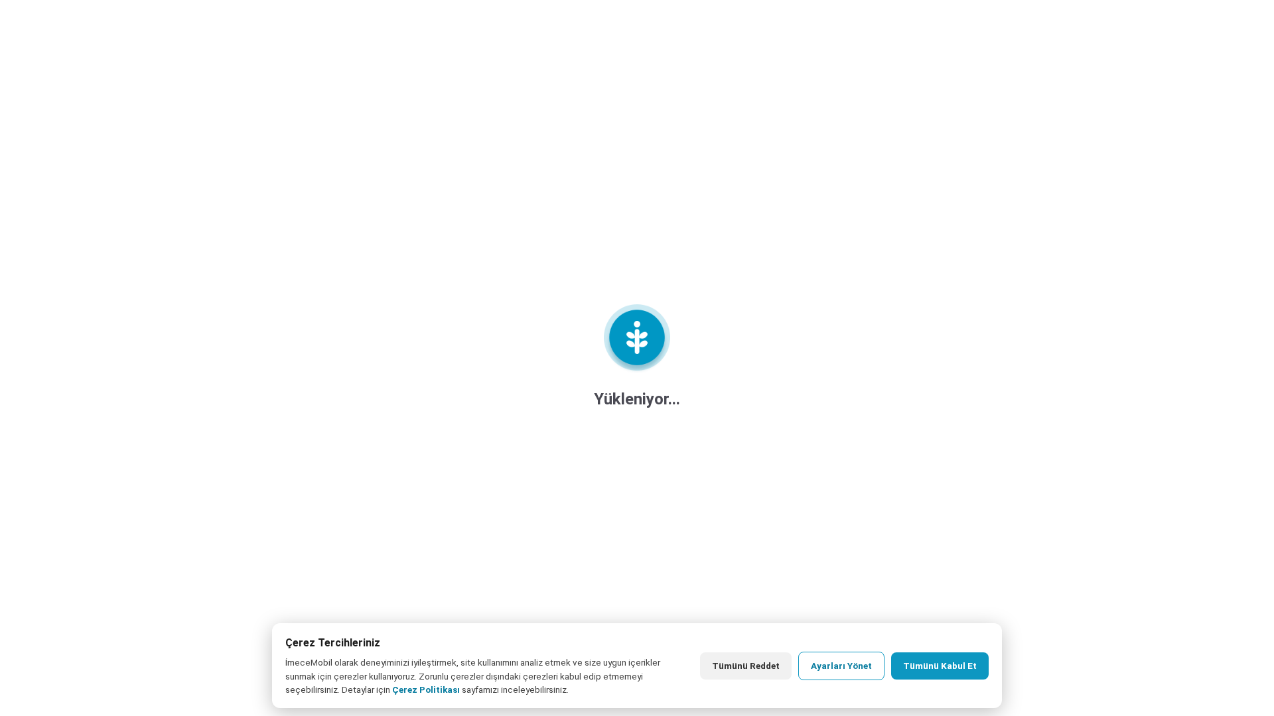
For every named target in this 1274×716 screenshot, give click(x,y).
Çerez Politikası (426, 689)
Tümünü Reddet (746, 665)
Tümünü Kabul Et (940, 665)
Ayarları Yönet (841, 665)
